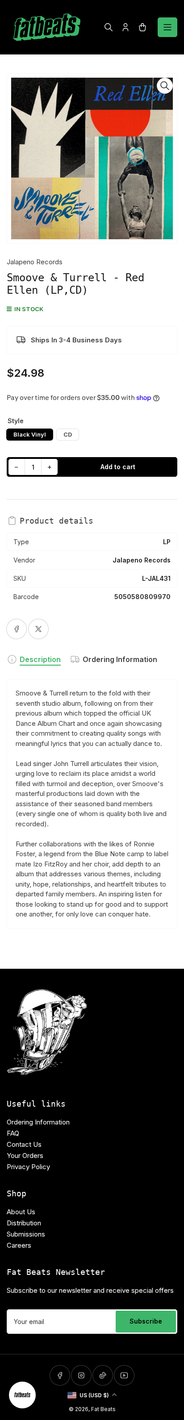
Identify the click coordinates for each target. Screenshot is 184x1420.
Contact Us (24, 1144)
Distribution (24, 1223)
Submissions (26, 1234)
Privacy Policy (28, 1166)
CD (67, 434)
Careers (19, 1245)
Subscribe (146, 1321)
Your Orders (25, 1155)
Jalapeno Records (35, 262)
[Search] (108, 27)
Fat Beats (103, 1409)
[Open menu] (167, 27)
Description (40, 659)
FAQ (13, 1133)
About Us (21, 1212)
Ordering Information (120, 659)
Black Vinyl (29, 434)
